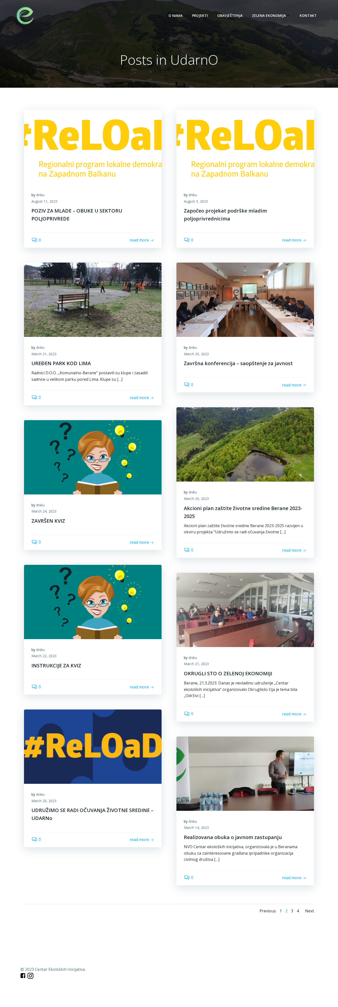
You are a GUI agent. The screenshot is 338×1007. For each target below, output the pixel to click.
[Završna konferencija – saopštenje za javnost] (245, 299)
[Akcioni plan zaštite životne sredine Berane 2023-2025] (245, 444)
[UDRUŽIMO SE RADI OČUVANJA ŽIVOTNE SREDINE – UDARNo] (93, 746)
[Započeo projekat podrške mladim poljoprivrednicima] (245, 146)
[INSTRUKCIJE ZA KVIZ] (93, 601)
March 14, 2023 (196, 827)
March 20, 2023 (43, 800)
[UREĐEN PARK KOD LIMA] (93, 299)
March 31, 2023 (43, 354)
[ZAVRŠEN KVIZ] (93, 457)
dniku (40, 194)
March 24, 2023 (43, 511)
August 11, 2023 (44, 201)
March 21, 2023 (196, 663)
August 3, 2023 (196, 201)
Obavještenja (229, 15)
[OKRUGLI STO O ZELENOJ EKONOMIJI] (245, 609)
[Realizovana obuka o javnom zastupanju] (245, 773)
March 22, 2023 (43, 655)
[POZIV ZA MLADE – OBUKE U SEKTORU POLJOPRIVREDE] (93, 146)
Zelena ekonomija (269, 15)
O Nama (176, 15)
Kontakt (308, 15)
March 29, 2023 (196, 354)
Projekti (200, 15)
